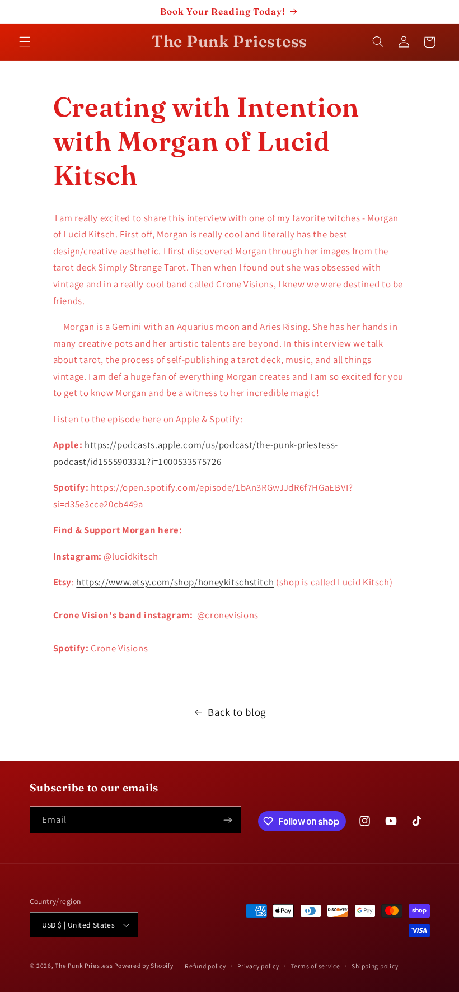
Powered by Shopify (143, 965)
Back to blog (237, 712)
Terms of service (315, 966)
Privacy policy (258, 966)
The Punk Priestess (84, 965)
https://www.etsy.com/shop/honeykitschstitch (175, 582)
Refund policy (205, 966)
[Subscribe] (227, 819)
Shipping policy (375, 966)
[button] (25, 42)
